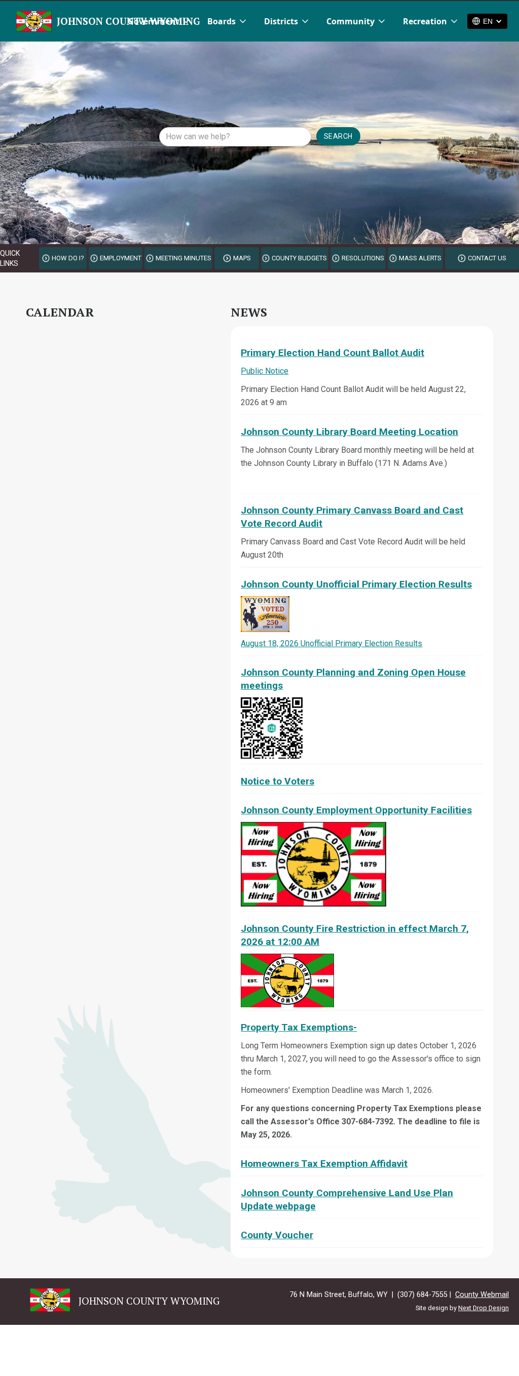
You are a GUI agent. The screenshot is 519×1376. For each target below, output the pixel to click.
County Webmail (482, 1294)
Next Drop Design (483, 1308)
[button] (159, 21)
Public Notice (264, 371)
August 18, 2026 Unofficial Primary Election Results (331, 643)
